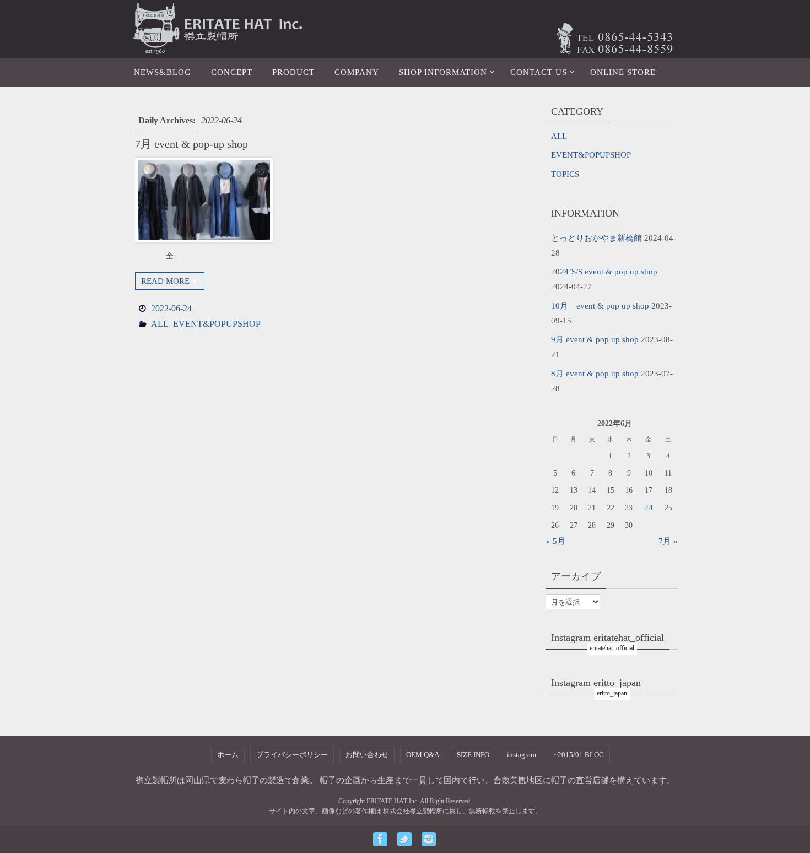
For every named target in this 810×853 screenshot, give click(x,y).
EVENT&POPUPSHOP (217, 323)
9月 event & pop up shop (595, 339)
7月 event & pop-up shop (191, 144)
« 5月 (555, 541)
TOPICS (565, 174)
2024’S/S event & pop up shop (604, 271)
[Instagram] (429, 839)
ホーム (228, 755)
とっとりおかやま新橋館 (596, 238)
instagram (521, 755)
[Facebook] (380, 839)
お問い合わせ (366, 755)
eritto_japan (612, 693)
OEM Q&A (422, 755)
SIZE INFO (473, 755)
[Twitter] (404, 839)
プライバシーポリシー (292, 755)
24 (648, 507)
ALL (160, 323)
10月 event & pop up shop (600, 305)
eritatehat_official (612, 648)
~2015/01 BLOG (579, 755)
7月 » (668, 541)
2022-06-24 (171, 308)
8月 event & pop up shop (595, 373)
